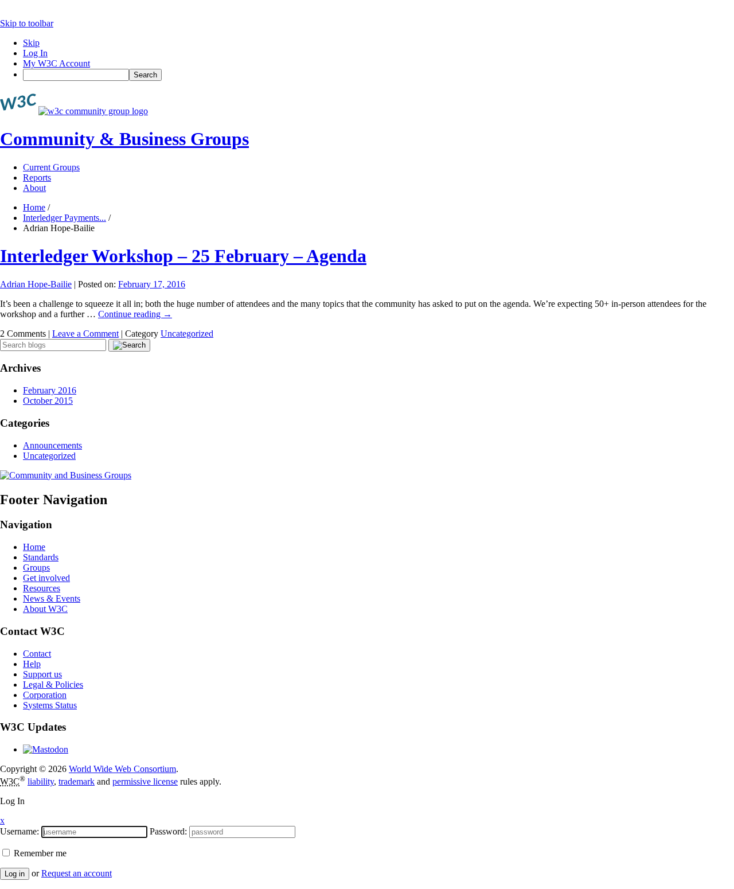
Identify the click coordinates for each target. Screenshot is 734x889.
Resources (41, 588)
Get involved (46, 578)
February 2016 (49, 390)
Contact (37, 653)
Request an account (76, 873)
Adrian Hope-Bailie (36, 284)
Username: (19, 831)
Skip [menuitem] (31, 43)
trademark (76, 781)
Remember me (39, 853)
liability (41, 781)
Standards (40, 557)
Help (32, 664)
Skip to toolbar (26, 23)
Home (34, 207)
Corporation (45, 695)
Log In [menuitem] (35, 53)
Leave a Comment (85, 333)
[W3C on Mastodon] (45, 749)
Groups (36, 567)
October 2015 (48, 400)
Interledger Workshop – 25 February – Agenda (183, 255)
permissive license (145, 781)
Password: (168, 831)
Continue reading (135, 314)
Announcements (52, 445)
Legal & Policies (53, 684)
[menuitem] (378, 75)
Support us (42, 674)
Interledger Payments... (64, 218)
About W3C (45, 609)
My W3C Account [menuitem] (56, 63)
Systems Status (50, 705)
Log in (15, 873)
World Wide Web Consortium (122, 769)
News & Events (51, 598)
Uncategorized (187, 333)
